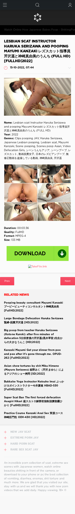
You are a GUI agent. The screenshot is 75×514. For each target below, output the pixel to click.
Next (68, 281)
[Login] (70, 5)
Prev (7, 281)
